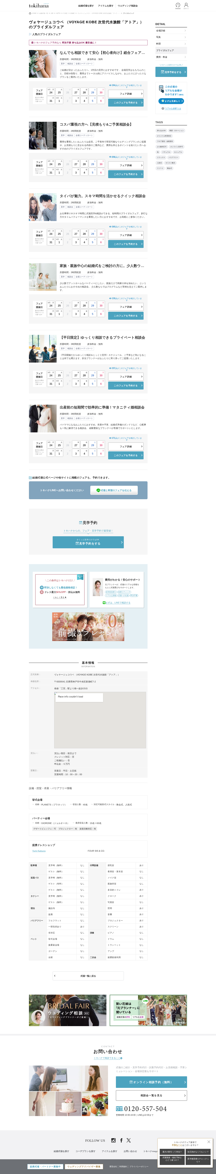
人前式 (159, 163)
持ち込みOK (161, 130)
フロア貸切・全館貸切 (165, 141)
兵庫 (52, 13)
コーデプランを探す (86, 1151)
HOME (34, 13)
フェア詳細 (126, 93)
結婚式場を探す (86, 5)
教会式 (169, 168)
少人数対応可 (162, 147)
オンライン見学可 (176, 147)
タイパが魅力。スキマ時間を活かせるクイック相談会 (103, 196)
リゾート (160, 168)
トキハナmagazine (152, 1151)
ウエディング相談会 (128, 5)
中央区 (65, 13)
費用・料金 (161, 57)
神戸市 (58, 13)
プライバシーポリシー (139, 1166)
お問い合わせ (130, 1151)
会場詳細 (160, 30)
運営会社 (113, 1166)
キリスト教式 (170, 163)
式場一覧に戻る (88, 976)
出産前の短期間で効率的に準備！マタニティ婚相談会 (102, 407)
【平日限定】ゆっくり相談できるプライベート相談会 (102, 337)
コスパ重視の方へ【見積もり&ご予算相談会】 (96, 124)
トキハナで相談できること (107, 1058)
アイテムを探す (106, 5)
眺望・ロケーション (177, 130)
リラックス (161, 157)
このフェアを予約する (126, 102)
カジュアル (178, 152)
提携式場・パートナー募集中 (45, 1166)
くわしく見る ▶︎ (60, 597)
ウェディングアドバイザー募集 (84, 1166)
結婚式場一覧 (43, 13)
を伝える (116, 490)
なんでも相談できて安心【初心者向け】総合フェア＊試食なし (102, 53)
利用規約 (123, 1166)
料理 (158, 43)
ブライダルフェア (165, 50)
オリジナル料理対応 (164, 136)
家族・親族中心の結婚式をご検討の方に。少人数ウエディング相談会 (102, 266)
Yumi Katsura (39, 851)
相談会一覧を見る (151, 1095)
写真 (158, 37)
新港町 (72, 13)
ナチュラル (166, 152)
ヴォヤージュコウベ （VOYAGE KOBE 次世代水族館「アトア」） (98, 13)
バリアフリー (173, 157)
